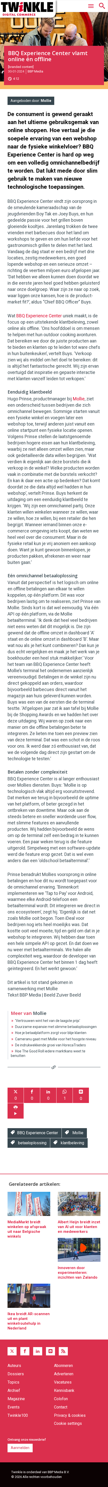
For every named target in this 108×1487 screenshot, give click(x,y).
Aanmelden (20, 1448)
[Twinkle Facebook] (24, 1351)
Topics (13, 1382)
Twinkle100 (18, 1415)
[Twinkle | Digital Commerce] (28, 9)
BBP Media (35, 71)
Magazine (16, 1398)
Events (14, 1407)
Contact (60, 1407)
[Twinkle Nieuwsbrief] (50, 1351)
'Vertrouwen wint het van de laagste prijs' (47, 1021)
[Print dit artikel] (16, 1111)
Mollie (46, 101)
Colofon (61, 1398)
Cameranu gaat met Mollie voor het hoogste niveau (55, 1039)
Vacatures (63, 1382)
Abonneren (63, 1365)
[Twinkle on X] (12, 1351)
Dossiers (16, 1373)
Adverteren (63, 1373)
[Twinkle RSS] (63, 1351)
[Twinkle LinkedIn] (37, 1351)
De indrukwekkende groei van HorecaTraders (50, 1045)
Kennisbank (64, 1390)
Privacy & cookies (70, 1415)
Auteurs (14, 1365)
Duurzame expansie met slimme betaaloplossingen (56, 1027)
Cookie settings (68, 1423)
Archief (14, 1390)
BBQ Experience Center (39, 315)
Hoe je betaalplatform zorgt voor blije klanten (50, 1033)
